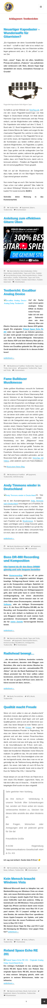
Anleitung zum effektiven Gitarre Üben (22, 220)
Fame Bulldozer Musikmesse (15, 380)
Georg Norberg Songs (13, 275)
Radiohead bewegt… (19, 653)
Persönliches (18, 696)
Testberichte (13, 208)
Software (7, 604)
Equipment (25, 208)
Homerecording (15, 575)
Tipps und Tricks (29, 273)
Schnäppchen (29, 643)
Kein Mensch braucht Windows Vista (19, 880)
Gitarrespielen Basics (29, 275)
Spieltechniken (18, 273)
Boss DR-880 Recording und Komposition (21, 558)
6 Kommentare (21, 210)
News (5, 870)
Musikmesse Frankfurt (17, 366)
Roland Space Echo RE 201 (21, 952)
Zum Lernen (12, 368)
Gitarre (32, 208)
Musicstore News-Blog (16, 467)
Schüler (15, 278)
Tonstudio (7, 640)
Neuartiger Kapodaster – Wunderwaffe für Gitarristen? (22, 32)
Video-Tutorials (9, 280)
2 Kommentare (20, 282)
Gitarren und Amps (16, 638)
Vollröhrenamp (18, 477)
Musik (11, 546)
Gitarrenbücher (14, 271)
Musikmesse (28, 521)
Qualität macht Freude (20, 707)
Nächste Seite (44, 1001)
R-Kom (28, 728)
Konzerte (7, 548)
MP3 (28, 696)
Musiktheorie (19, 643)
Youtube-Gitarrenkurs (28, 280)
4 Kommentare (11, 995)
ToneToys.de (34, 110)
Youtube (39, 273)
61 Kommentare (21, 645)
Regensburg (23, 868)
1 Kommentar (32, 548)
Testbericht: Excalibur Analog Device (20, 292)
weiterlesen (9, 358)
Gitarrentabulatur (26, 271)
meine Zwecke (16, 622)
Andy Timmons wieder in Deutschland (22, 487)
